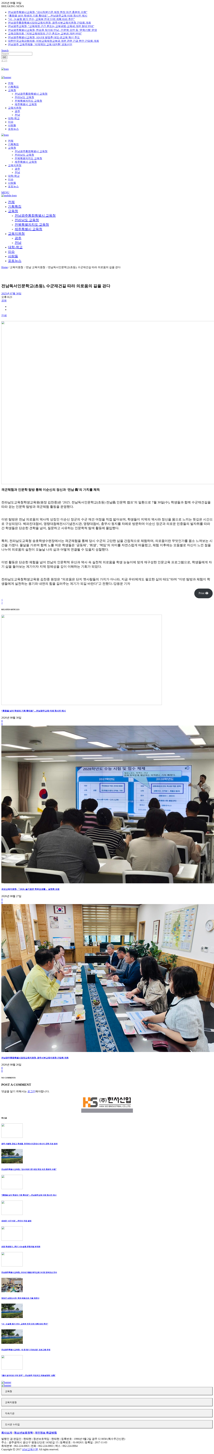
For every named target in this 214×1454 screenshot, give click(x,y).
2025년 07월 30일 (11, 293)
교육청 (8, 1391)
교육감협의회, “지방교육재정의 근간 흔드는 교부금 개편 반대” (45, 33)
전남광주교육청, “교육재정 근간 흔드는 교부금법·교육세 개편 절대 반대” (51, 26)
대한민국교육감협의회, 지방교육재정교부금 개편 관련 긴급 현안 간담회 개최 (53, 40)
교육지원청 (11, 1402)
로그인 (4, 61)
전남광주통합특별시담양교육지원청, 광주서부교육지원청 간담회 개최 (49, 22)
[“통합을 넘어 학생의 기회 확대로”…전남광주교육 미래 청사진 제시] (81, 704)
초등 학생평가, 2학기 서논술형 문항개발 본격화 (20, 1247)
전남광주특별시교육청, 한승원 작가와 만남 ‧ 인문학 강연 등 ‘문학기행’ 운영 (52, 30)
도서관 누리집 (12, 1424)
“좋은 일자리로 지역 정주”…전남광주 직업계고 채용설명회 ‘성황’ (28, 1375)
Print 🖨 (203, 593)
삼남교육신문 (30, 1449)
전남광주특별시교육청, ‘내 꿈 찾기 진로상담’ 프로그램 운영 (25, 1350)
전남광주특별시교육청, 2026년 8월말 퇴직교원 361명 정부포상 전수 (29, 1272)
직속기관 (9, 1413)
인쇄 (4, 315)
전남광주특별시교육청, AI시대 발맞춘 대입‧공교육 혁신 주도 (44, 37)
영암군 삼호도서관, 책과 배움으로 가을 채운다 (20, 1298)
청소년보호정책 (23, 1432)
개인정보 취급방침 (46, 1432)
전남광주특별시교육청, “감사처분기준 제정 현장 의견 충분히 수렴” (47, 12)
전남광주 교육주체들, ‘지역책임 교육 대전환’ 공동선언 (40, 44)
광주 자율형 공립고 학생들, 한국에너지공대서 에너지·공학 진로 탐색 (29, 1144)
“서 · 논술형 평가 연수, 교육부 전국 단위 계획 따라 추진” (41, 19)
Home (4, 267)
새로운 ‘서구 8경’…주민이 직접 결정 (16, 1221)
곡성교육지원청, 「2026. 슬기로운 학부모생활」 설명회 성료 (30, 889)
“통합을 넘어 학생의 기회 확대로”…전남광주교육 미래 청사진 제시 (47, 15)
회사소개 (6, 1432)
